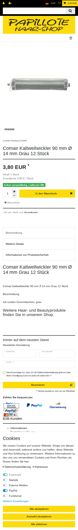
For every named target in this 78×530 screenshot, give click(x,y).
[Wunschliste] (59, 3)
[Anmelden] (4, 3)
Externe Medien (18, 485)
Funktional (15, 495)
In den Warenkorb (46, 193)
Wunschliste (13, 202)
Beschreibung (14, 232)
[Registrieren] (10, 3)
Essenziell (15, 474)
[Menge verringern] (14, 196)
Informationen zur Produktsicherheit (27, 254)
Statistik (13, 479)
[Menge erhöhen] (14, 192)
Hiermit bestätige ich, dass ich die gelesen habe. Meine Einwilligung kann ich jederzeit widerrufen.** (38, 374)
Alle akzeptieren (39, 508)
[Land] (47, 3)
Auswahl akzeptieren (39, 516)
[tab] (39, 232)
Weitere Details (15, 243)
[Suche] (70, 11)
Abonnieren (38, 384)
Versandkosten (30, 212)
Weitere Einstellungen (16, 501)
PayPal (13, 490)
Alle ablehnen (39, 524)
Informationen (18, 428)
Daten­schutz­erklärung (18, 466)
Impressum (41, 466)
